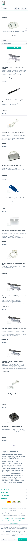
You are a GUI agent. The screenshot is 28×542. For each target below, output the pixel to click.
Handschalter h (7, 463)
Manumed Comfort (7, 461)
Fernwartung (6, 518)
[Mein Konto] (22, 8)
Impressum (15, 523)
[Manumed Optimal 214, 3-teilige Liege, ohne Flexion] (14, 351)
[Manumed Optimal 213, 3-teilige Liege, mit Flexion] (14, 286)
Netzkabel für (11, 456)
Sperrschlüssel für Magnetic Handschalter (13, 198)
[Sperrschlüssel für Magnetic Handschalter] (14, 188)
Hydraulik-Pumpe (13, 458)
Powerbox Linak (8, 481)
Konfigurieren (22, 539)
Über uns (17, 518)
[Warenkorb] (25, 8)
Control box (7, 470)
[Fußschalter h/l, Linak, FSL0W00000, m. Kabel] (14, 25)
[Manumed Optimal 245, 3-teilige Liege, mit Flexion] (14, 319)
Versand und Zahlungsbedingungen (10, 520)
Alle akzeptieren (13, 539)
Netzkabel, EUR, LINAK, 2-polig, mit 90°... (13, 132)
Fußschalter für (13, 451)
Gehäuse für (5, 482)
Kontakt (22, 518)
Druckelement (7, 472)
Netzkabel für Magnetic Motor (10, 394)
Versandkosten (5, 508)
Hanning (4, 456)
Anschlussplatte (5, 474)
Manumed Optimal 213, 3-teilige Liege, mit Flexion (14, 296)
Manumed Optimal (7, 454)
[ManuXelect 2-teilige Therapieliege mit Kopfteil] (14, 57)
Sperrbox (19, 482)
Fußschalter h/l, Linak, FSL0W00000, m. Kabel (14, 31)
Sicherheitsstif (6, 467)
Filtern (4, 40)
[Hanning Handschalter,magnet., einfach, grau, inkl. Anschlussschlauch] (14, 253)
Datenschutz (22, 520)
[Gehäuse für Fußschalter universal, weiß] (14, 221)
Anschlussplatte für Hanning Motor (12, 426)
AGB (11, 523)
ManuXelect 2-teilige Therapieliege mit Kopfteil (12, 68)
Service (11, 518)
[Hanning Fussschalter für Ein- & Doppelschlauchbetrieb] (14, 155)
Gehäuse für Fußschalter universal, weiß (13, 230)
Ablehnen (4, 539)
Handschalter (13, 453)
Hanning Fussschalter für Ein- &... (11, 165)
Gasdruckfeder (6, 453)
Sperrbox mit (13, 460)
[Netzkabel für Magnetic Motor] (14, 384)
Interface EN (22, 453)
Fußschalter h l (20, 481)
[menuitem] (4, 8)
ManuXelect (5, 451)
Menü (5, 8)
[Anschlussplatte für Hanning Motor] (14, 417)
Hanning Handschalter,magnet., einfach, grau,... (13, 263)
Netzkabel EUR (18, 454)
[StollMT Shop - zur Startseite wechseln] (3, 3)
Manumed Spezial (15, 467)
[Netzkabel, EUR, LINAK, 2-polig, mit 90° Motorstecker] (14, 123)
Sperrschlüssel (6, 460)
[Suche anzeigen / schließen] (15, 8)
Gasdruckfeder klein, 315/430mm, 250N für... (13, 100)
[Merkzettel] (18, 8)
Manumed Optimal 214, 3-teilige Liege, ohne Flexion (12, 361)
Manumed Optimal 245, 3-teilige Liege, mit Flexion (14, 329)
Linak (19, 460)
